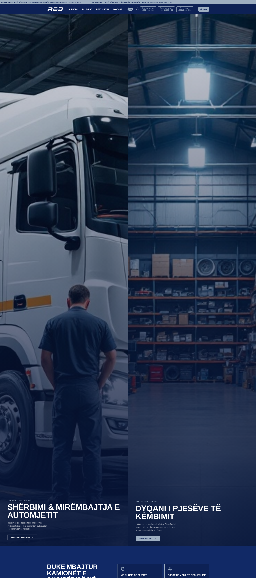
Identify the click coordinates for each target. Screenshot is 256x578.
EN (136, 9)
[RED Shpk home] (55, 9)
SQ (130, 9)
